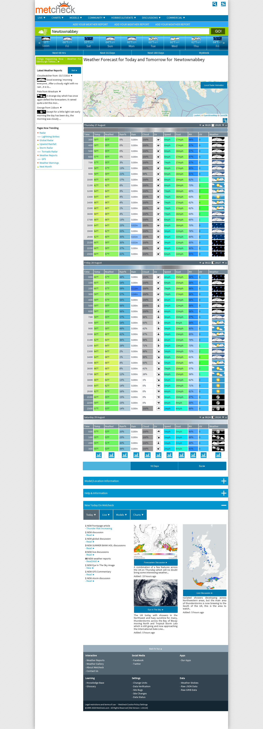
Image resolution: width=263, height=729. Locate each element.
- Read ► (90, 535)
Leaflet (197, 115)
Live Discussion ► (205, 592)
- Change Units (139, 682)
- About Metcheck (94, 667)
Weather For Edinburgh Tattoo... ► (58, 60)
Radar (43, 132)
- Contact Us (91, 671)
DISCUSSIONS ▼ (151, 17)
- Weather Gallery (94, 663)
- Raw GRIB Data (188, 689)
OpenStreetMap (210, 115)
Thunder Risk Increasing (99, 528)
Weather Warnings (49, 162)
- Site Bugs (137, 689)
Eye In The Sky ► (156, 609)
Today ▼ (91, 514)
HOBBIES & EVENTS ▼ (123, 17)
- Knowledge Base (94, 682)
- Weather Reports (94, 660)
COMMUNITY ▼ (97, 17)
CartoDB (223, 115)
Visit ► (74, 70)
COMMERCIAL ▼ (176, 17)
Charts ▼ (138, 514)
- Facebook (137, 660)
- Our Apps (185, 660)
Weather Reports (48, 155)
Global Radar (46, 140)
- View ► (89, 567)
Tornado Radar (50, 151)
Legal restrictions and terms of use (100, 704)
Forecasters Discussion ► (155, 562)
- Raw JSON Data (188, 686)
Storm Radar (46, 147)
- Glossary (90, 686)
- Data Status (138, 697)
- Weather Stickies (189, 682)
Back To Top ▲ (155, 648)
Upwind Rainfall (48, 144)
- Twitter (136, 663)
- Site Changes (139, 693)
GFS (44, 159)
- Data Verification (141, 686)
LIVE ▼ (42, 17)
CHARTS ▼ (58, 17)
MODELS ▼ (76, 17)
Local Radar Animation (214, 85)
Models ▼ (121, 514)
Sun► (202, 466)
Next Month (46, 166)
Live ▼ (106, 514)
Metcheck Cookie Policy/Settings (133, 704)
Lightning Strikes (50, 136)
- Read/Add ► (92, 561)
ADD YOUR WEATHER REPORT (90, 24)
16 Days (154, 466)
